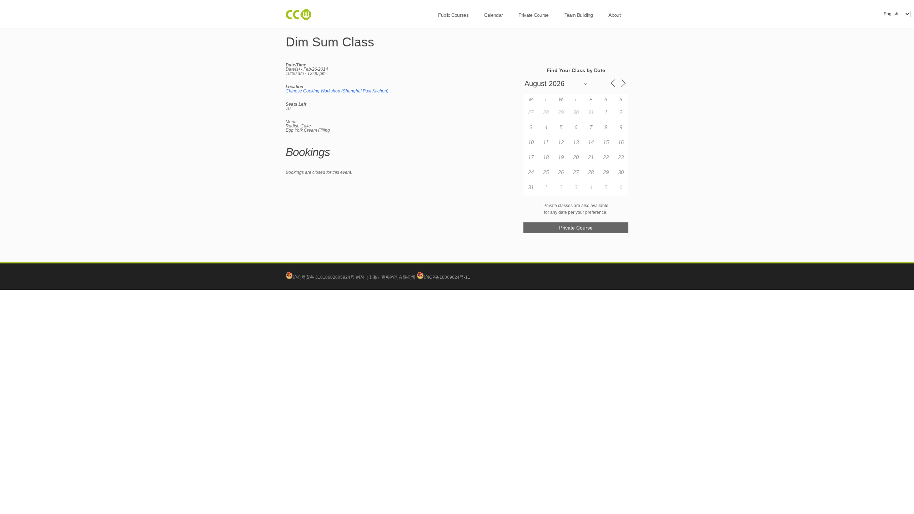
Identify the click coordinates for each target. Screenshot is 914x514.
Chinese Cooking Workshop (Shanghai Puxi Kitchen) (337, 91)
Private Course (533, 15)
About (614, 15)
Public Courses (453, 15)
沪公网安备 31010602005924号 (324, 277)
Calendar (493, 15)
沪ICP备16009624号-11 (447, 277)
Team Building (578, 15)
